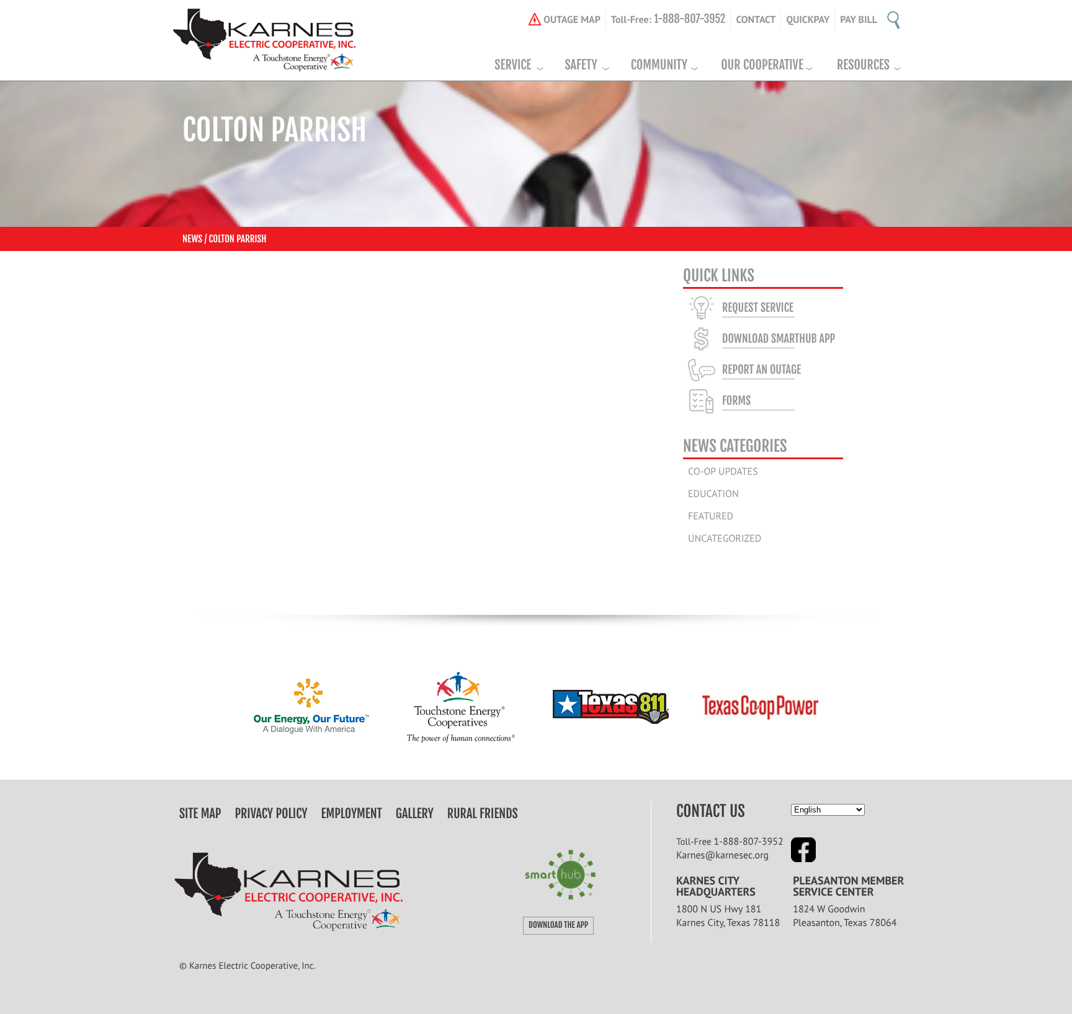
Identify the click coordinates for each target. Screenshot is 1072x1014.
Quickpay (807, 20)
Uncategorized (724, 538)
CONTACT (755, 20)
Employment (351, 814)
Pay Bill (858, 20)
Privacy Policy (271, 814)
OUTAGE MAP (572, 20)
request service (757, 308)
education (713, 494)
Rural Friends (482, 814)
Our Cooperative (762, 65)
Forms (736, 401)
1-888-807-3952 (749, 841)
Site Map (200, 814)
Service (512, 65)
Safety (581, 65)
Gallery (415, 814)
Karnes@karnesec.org (722, 855)
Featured (710, 516)
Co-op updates (723, 471)
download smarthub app (778, 339)
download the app (558, 925)
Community (659, 65)
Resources (863, 65)
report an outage (761, 370)
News (192, 239)
